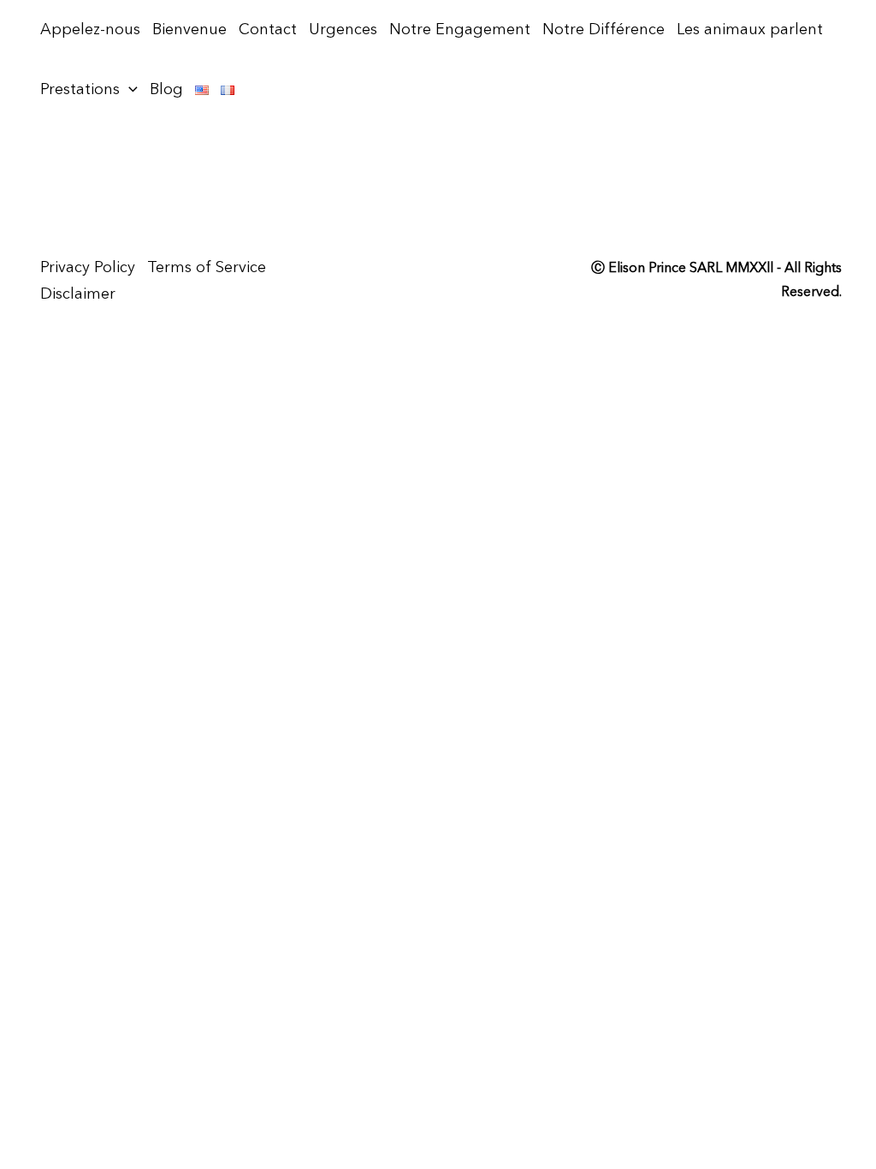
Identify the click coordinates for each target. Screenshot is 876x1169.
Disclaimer (77, 294)
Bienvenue (189, 30)
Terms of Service (206, 268)
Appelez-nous (90, 30)
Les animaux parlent (750, 30)
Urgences (343, 30)
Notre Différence (603, 30)
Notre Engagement (459, 30)
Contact (268, 30)
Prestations (80, 90)
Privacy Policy (87, 268)
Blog (166, 90)
